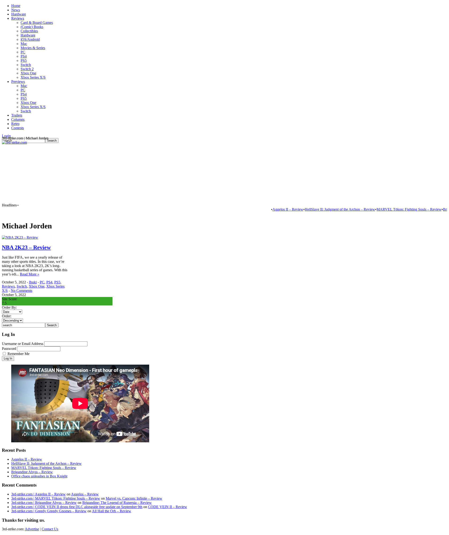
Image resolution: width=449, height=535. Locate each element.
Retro (15, 124)
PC (23, 52)
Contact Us (50, 529)
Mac (24, 44)
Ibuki (33, 282)
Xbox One (28, 73)
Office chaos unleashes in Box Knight (39, 476)
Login (6, 136)
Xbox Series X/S (33, 77)
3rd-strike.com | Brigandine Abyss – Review (44, 503)
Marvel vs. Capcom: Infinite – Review (134, 498)
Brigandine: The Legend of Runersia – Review (117, 503)
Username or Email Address (22, 344)
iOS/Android (30, 39)
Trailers (16, 115)
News (15, 10)
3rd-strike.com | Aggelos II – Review (38, 494)
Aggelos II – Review (277, 209)
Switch (26, 65)
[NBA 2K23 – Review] (20, 237)
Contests (17, 128)
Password (9, 349)
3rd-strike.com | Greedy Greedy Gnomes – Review (49, 511)
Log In (8, 358)
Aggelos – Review (85, 494)
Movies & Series (33, 48)
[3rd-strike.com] (14, 142)
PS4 (24, 56)
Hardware (18, 14)
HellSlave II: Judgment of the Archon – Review (329, 209)
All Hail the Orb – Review (111, 511)
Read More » (29, 274)
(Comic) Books (32, 27)
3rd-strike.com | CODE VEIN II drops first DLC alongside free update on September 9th (76, 507)
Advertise (32, 529)
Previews (18, 82)
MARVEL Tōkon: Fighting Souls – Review (398, 209)
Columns (18, 119)
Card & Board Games (37, 23)
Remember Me (18, 354)
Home (15, 6)
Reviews (17, 18)
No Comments (21, 291)
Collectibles (29, 31)
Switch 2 (27, 69)
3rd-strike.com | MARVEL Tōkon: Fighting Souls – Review (55, 498)
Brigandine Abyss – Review (32, 472)
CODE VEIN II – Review (167, 507)
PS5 (24, 60)
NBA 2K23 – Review (26, 247)
